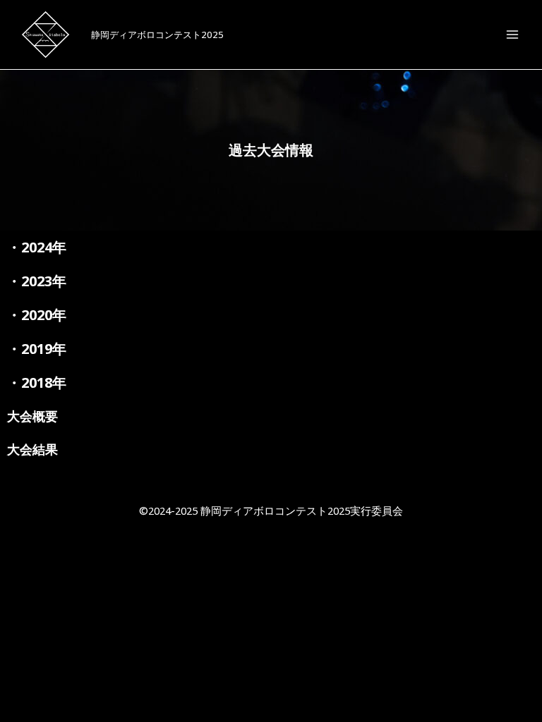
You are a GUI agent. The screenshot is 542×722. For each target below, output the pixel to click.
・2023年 (36, 280)
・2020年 (36, 314)
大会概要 (32, 416)
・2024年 (36, 247)
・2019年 (36, 348)
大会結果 (32, 449)
